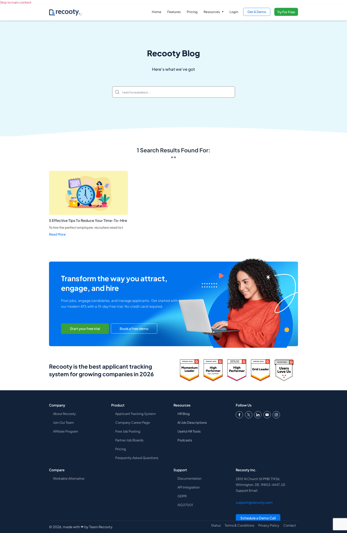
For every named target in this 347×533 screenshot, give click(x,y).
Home (156, 12)
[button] (214, 12)
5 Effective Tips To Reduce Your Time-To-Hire (88, 220)
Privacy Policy (268, 525)
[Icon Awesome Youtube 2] (267, 414)
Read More (57, 234)
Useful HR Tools (189, 431)
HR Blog (184, 414)
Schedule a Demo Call (258, 518)
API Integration (189, 487)
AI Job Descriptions (192, 422)
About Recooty (64, 414)
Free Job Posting (127, 431)
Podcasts (185, 440)
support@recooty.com (254, 502)
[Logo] (248, 414)
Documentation (189, 478)
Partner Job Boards (129, 440)
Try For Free (286, 12)
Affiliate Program (65, 431)
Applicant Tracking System (135, 414)
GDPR (182, 496)
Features (174, 12)
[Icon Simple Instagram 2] (276, 414)
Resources (212, 12)
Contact (289, 525)
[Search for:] (173, 92)
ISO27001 (185, 505)
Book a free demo (134, 328)
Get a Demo (256, 12)
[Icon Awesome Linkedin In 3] (257, 414)
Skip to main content (15, 2)
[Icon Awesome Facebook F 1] (239, 414)
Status (216, 525)
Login (234, 12)
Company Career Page (132, 422)
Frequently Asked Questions (136, 458)
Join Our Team (63, 422)
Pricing (192, 12)
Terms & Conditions (239, 525)
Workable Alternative (69, 478)
